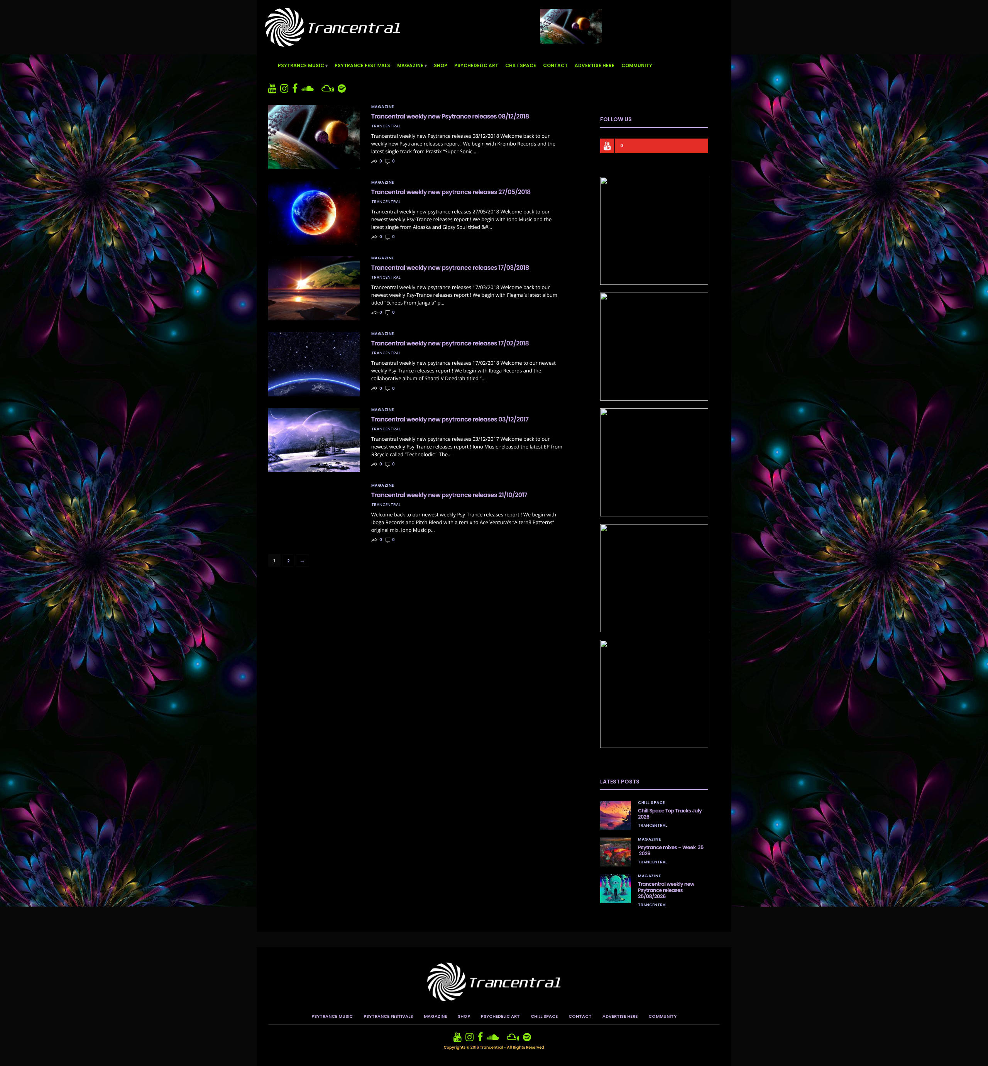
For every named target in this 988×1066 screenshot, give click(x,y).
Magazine (410, 65)
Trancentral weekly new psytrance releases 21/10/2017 (449, 495)
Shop (440, 65)
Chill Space (520, 65)
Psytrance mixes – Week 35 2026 (671, 850)
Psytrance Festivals (362, 65)
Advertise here (594, 65)
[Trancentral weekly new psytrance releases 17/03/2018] (314, 288)
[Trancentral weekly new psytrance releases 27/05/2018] (314, 213)
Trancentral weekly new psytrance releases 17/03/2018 (450, 267)
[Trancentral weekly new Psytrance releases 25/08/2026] (615, 888)
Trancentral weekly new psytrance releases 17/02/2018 (450, 343)
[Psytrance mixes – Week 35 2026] (615, 852)
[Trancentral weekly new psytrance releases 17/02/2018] (314, 364)
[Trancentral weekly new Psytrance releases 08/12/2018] (314, 137)
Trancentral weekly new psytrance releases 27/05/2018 (451, 192)
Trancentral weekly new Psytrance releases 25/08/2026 (666, 890)
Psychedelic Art (476, 65)
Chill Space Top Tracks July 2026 (670, 814)
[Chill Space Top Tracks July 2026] (615, 815)
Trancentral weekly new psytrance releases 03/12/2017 (450, 419)
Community (636, 65)
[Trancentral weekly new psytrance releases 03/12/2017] (314, 440)
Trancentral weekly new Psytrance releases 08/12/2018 (450, 116)
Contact (555, 65)
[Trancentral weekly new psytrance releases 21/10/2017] (314, 509)
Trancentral (386, 126)
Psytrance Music (301, 65)
